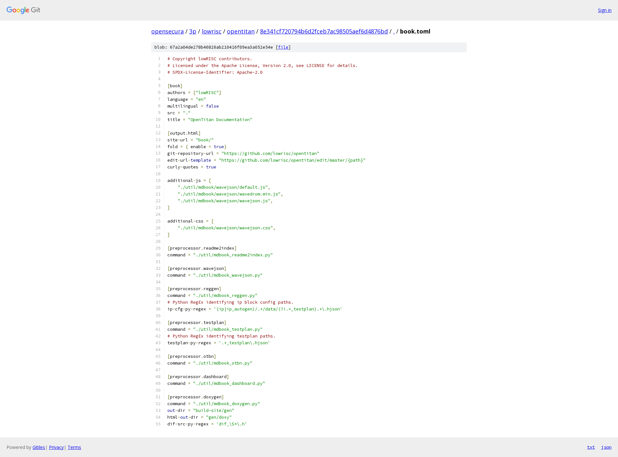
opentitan (241, 31)
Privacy (56, 447)
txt (591, 447)
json (606, 447)
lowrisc (211, 31)
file (283, 47)
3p (192, 31)
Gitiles (39, 447)
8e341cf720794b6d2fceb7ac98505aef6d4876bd (324, 31)
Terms (74, 447)
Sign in (605, 10)
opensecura (167, 31)
